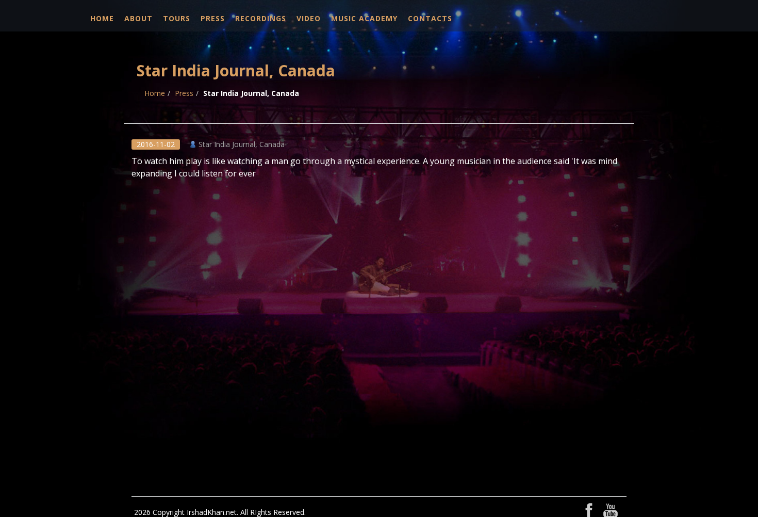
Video (308, 18)
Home (102, 18)
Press (213, 18)
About (138, 18)
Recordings (260, 18)
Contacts (430, 18)
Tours (176, 18)
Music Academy (364, 18)
